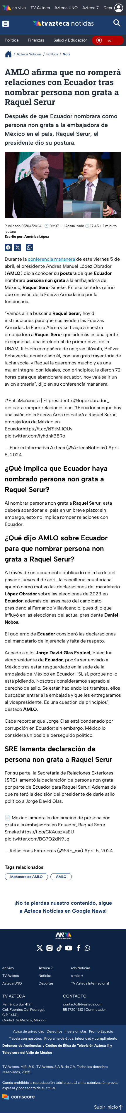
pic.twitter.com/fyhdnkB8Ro (35, 436)
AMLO (61, 877)
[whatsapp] (87, 949)
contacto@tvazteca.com (83, 1004)
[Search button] (117, 23)
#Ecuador (85, 407)
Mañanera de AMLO (26, 877)
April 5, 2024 (98, 850)
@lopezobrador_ (91, 400)
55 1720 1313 (73, 1010)
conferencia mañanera (51, 259)
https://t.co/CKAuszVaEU (47, 832)
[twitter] (39, 950)
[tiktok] (59, 950)
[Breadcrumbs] (11, 54)
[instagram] (49, 950)
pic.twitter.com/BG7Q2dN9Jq (37, 839)
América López (36, 237)
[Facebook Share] (8, 247)
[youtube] (68, 950)
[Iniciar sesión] (118, 7)
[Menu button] (8, 23)
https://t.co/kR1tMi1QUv (47, 429)
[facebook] (78, 950)
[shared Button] (29, 247)
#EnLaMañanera (22, 400)
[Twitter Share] (17, 247)
